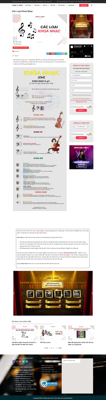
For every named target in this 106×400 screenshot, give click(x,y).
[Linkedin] (26, 361)
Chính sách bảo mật (47, 367)
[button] (91, 5)
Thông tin (16, 51)
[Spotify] (23, 361)
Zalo (86, 101)
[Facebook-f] (14, 361)
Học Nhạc (36, 5)
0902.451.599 (79, 101)
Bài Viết (53, 5)
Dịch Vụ (45, 5)
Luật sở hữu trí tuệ (46, 376)
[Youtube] (20, 361)
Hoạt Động (71, 5)
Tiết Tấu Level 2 (45, 342)
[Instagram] (17, 361)
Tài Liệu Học (61, 5)
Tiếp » (60, 348)
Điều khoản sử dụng (47, 365)
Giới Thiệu (28, 5)
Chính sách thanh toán (47, 369)
